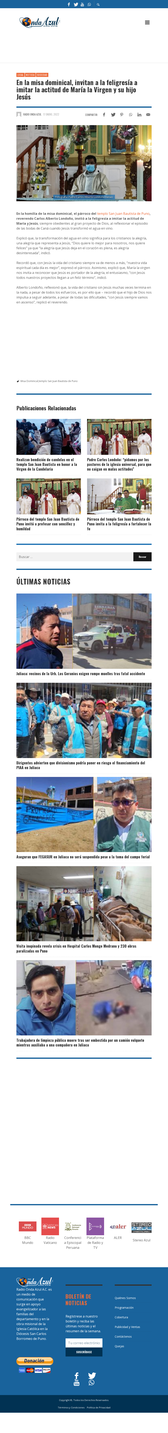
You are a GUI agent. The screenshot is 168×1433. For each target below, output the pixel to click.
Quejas (119, 1346)
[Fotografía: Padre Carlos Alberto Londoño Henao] (84, 163)
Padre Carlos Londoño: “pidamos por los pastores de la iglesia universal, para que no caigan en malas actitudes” (119, 464)
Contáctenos (123, 1336)
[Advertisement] (91, 47)
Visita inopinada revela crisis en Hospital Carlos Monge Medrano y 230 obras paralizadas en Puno (76, 948)
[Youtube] (82, 4)
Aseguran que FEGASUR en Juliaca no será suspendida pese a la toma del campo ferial (83, 856)
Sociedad (42, 75)
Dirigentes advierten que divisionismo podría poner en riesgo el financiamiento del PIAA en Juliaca (80, 765)
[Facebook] (69, 4)
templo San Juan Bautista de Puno (123, 213)
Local (20, 75)
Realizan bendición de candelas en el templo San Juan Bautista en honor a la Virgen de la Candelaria (46, 464)
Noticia (30, 75)
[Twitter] (76, 4)
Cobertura (121, 1317)
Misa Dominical (29, 381)
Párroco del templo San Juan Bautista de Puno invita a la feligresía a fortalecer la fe (119, 523)
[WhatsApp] (89, 4)
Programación (124, 1307)
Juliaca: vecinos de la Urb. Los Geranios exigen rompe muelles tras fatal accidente (80, 673)
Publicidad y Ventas (127, 1327)
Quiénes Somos (125, 1298)
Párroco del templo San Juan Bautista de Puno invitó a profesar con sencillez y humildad (47, 523)
